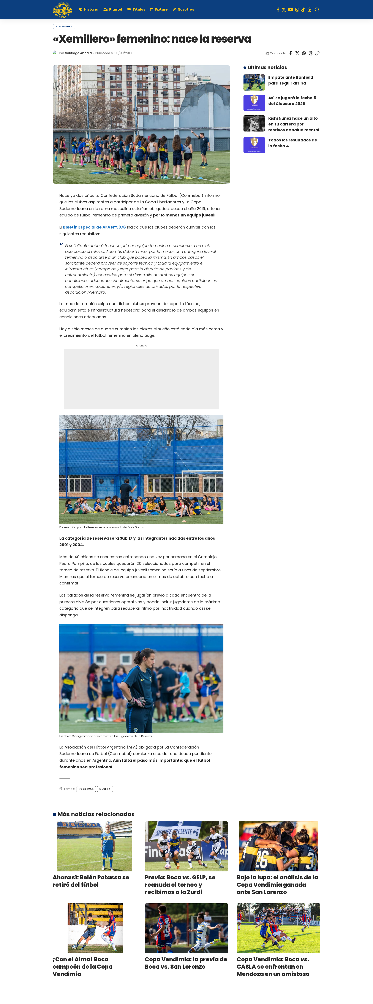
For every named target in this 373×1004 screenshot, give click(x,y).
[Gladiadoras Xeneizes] (62, 9)
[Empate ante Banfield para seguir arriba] (254, 82)
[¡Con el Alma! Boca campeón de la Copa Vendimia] (94, 928)
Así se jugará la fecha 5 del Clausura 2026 (292, 100)
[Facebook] (278, 9)
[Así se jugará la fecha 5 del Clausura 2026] (254, 103)
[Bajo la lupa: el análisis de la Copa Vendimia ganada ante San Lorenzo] (278, 846)
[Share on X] (297, 53)
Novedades (63, 26)
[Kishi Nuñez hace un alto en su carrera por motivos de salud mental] (254, 123)
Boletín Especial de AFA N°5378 (94, 227)
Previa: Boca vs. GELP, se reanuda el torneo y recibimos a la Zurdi (180, 885)
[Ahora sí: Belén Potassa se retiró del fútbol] (94, 846)
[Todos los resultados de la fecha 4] (254, 145)
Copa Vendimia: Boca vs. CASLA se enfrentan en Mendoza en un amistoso (273, 966)
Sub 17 (105, 789)
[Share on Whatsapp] (304, 53)
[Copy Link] (317, 53)
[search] (317, 9)
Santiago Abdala (78, 53)
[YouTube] (290, 9)
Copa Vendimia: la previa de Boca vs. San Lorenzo (186, 963)
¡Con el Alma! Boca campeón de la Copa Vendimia (82, 966)
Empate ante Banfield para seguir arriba (290, 80)
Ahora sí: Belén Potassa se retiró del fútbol (91, 881)
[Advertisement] (141, 379)
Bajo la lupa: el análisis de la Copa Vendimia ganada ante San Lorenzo (277, 885)
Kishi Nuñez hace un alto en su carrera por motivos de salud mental (293, 124)
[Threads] (309, 9)
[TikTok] (303, 9)
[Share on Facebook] (291, 53)
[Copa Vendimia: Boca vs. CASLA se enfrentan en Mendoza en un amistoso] (278, 928)
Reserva (86, 789)
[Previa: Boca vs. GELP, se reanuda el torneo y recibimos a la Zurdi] (186, 846)
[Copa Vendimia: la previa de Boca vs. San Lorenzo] (186, 928)
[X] (284, 9)
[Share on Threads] (311, 53)
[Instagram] (297, 9)
